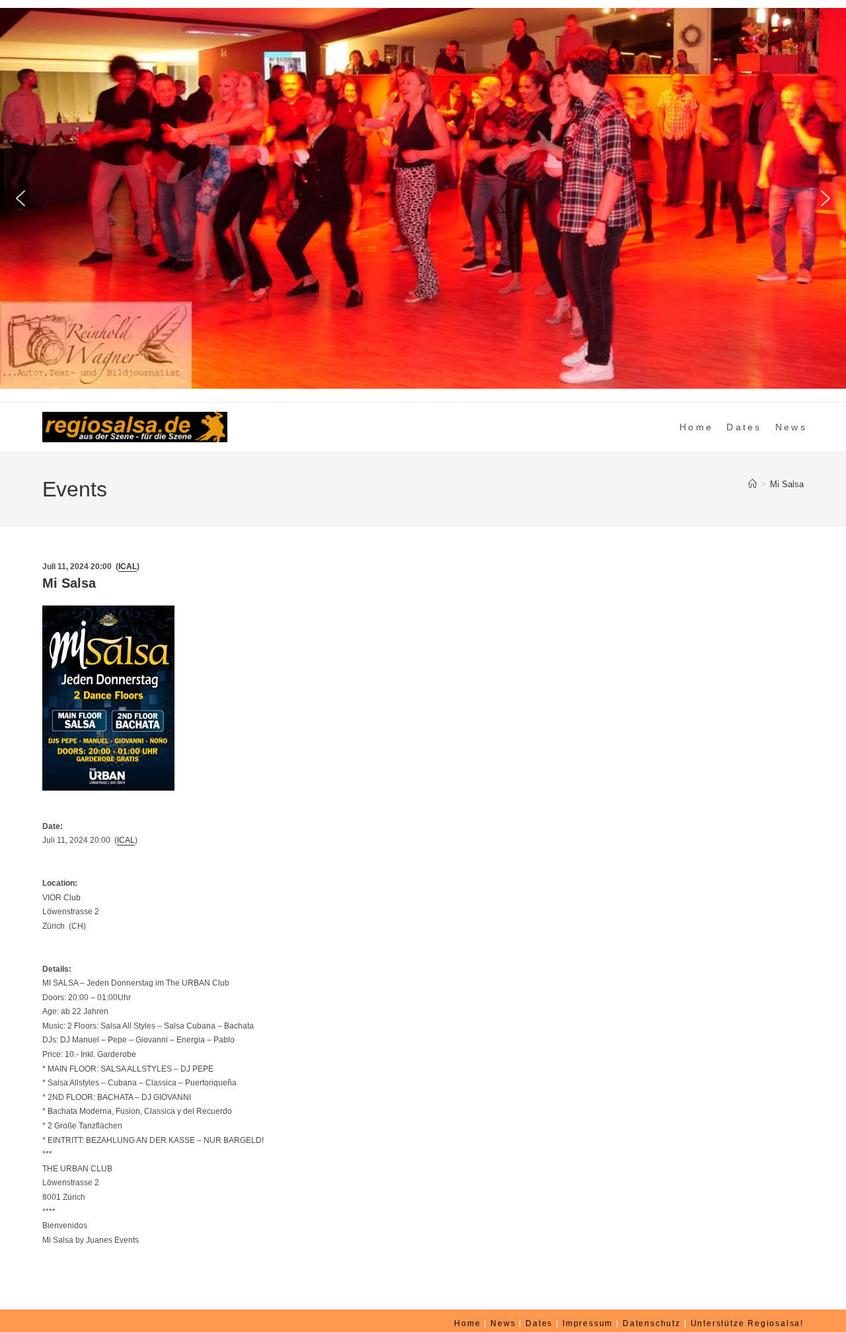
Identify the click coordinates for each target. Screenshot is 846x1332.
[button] (20, 198)
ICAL (127, 566)
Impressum (587, 1323)
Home (467, 1323)
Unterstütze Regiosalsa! (747, 1323)
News (503, 1323)
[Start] (752, 484)
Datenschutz (652, 1323)
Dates (539, 1323)
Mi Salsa (787, 484)
